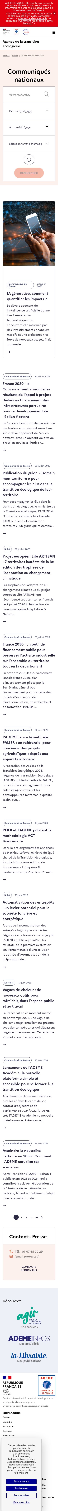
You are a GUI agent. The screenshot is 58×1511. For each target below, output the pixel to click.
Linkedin (7, 1421)
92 (36, 1217)
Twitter (6, 1417)
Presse (15, 55)
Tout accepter (21, 1481)
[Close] (54, 13)
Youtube (7, 1430)
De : (11, 114)
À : (10, 130)
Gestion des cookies (43, 1497)
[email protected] (27, 1256)
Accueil (6, 55)
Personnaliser (21, 1495)
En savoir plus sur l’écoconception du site (25, 1405)
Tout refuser (21, 1488)
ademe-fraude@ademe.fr (32, 18)
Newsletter (9, 1435)
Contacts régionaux (29, 1268)
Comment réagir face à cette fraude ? (36, 22)
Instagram (8, 1426)
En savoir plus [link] (21, 1502)
